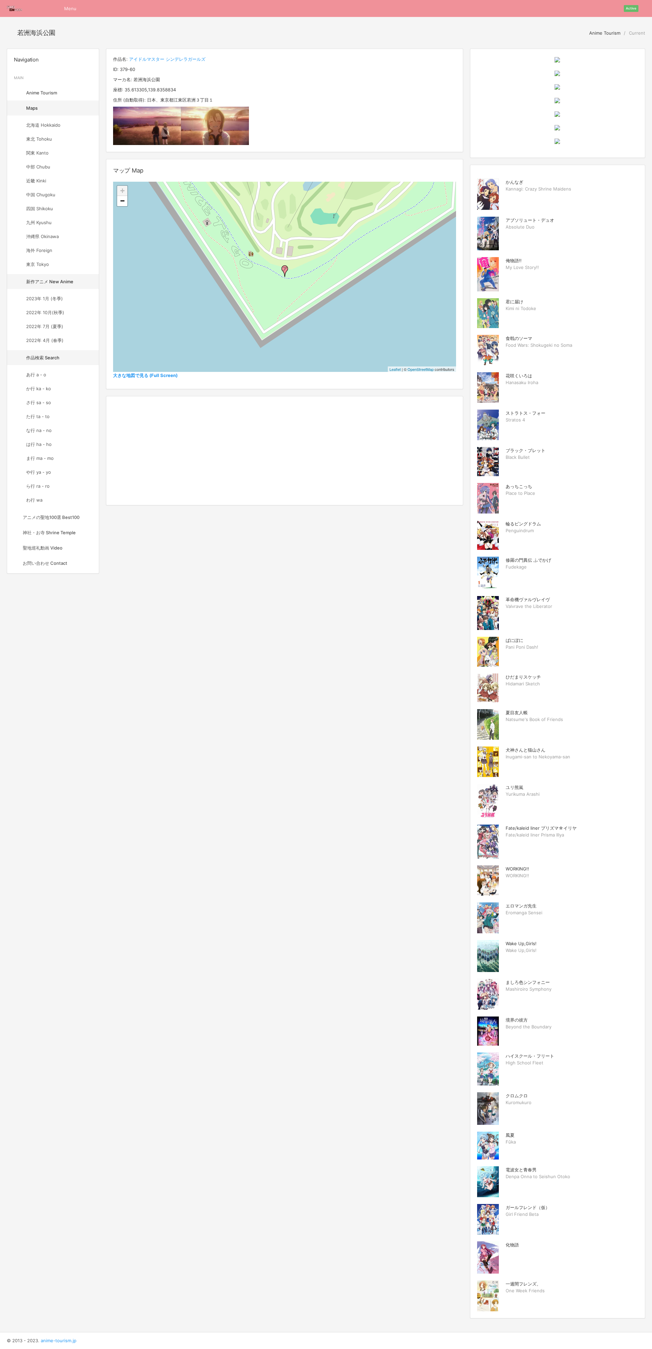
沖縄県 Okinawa (42, 236)
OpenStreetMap (421, 369)
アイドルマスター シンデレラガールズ (167, 59)
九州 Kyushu (39, 222)
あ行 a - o (36, 374)
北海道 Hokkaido (43, 125)
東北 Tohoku (39, 139)
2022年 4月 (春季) (45, 340)
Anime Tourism (604, 33)
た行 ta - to (38, 416)
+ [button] (122, 190)
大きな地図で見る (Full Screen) (145, 375)
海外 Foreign (39, 250)
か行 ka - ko (38, 388)
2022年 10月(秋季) (45, 312)
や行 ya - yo (38, 472)
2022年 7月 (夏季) (44, 326)
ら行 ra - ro (38, 486)
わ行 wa (34, 500)
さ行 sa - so (38, 402)
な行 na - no (39, 430)
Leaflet (395, 369)
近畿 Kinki (36, 180)
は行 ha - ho (39, 444)
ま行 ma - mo (40, 458)
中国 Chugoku (40, 194)
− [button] (122, 201)
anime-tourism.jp (58, 1340)
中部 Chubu (38, 166)
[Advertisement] (284, 450)
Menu (70, 8)
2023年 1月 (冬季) (44, 298)
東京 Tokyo (37, 264)
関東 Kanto (37, 153)
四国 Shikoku (39, 208)
